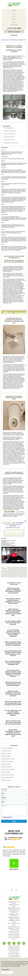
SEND (14, 821)
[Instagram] (13, 943)
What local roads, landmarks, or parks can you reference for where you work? (13, 693)
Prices (13, 21)
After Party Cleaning (7, 761)
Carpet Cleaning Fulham (9, 136)
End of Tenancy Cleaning (8, 769)
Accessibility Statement (13, 949)
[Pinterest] (23, 943)
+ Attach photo (7, 817)
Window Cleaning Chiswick (10, 133)
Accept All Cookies (7, 972)
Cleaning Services (6, 750)
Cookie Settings (5, 969)
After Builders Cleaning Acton (10, 130)
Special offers (9, 527)
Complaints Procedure (13, 947)
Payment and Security (14, 945)
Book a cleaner (13, 24)
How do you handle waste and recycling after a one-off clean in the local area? (13, 703)
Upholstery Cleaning (7, 777)
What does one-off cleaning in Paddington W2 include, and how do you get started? (13, 590)
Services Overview (13, 952)
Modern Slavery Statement (14, 953)
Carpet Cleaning (6, 764)
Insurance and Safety (14, 950)
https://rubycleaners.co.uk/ (14, 926)
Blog (14, 13)
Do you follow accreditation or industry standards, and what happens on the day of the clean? (13, 733)
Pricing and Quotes (14, 955)
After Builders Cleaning (8, 758)
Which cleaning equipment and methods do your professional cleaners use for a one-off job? (13, 612)
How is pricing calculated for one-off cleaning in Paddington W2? (13, 663)
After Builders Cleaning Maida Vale (11, 142)
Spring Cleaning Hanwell (9, 139)
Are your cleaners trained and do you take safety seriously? (13, 622)
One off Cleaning (6, 753)
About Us (14, 10)
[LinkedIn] (18, 943)
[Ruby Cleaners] (14, 4)
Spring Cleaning (6, 756)
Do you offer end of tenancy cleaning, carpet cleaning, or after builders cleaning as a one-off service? (13, 673)
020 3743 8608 (15, 28)
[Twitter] (9, 943)
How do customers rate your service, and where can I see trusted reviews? (13, 722)
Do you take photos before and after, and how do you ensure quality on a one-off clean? (13, 653)
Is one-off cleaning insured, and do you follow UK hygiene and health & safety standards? (13, 633)
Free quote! (14, 532)
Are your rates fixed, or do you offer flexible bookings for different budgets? (13, 713)
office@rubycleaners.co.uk (14, 923)
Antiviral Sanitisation (7, 748)
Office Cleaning (6, 772)
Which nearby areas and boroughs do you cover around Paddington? (13, 683)
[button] (11, 889)
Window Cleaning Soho (9, 128)
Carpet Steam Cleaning (8, 774)
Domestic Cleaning (7, 766)
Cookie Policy (11, 956)
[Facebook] (4, 943)
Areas (14, 16)
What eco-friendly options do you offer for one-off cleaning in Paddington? (13, 643)
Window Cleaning (6, 780)
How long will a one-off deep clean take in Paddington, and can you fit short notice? (13, 601)
